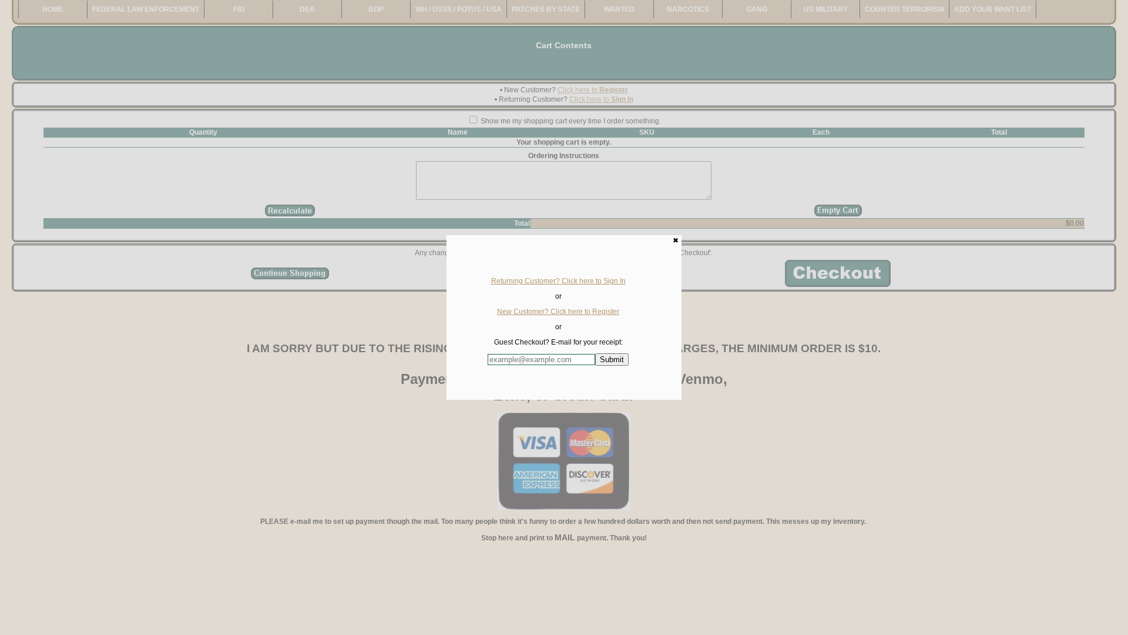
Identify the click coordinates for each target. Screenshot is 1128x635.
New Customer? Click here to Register (558, 312)
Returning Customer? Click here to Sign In (558, 281)
